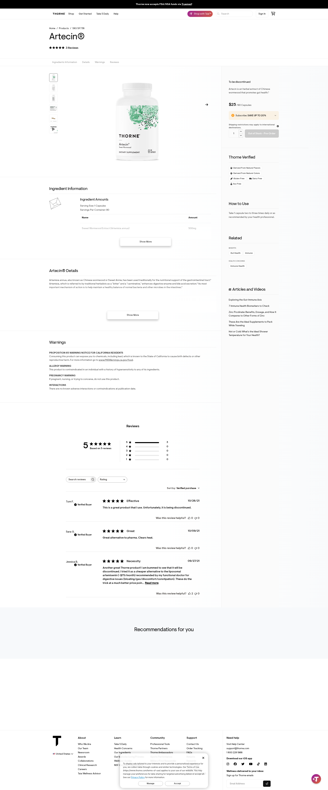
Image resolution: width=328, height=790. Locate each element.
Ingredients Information (64, 62)
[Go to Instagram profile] (228, 764)
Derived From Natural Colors (246, 173)
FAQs (189, 752)
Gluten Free (238, 178)
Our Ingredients (122, 752)
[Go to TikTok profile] (258, 764)
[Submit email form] (267, 784)
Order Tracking (194, 748)
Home (52, 28)
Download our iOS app (239, 758)
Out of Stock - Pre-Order (262, 133)
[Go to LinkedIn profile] (265, 764)
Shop (71, 13)
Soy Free (237, 184)
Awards (82, 756)
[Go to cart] (273, 14)
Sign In (262, 13)
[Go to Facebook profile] (235, 764)
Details (86, 62)
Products (64, 28)
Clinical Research (87, 765)
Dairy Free (257, 178)
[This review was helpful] (189, 593)
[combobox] (112, 480)
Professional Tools (160, 744)
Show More (146, 241)
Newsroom (83, 752)
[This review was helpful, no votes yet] (189, 518)
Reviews (114, 62)
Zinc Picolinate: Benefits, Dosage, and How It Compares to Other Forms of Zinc (252, 314)
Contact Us (193, 744)
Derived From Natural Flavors (246, 168)
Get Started (85, 13)
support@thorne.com (238, 748)
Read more (152, 583)
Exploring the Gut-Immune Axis (245, 299)
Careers (82, 769)
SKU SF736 (78, 28)
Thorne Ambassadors (161, 752)
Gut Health (235, 253)
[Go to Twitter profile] (242, 764)
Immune (249, 253)
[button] (63, 48)
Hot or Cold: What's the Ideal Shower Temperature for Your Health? (248, 333)
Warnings (100, 62)
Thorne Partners (159, 748)
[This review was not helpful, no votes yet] (195, 518)
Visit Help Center (236, 744)
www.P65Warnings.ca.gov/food (116, 360)
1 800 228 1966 (234, 752)
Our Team (83, 748)
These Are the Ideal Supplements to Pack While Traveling (250, 323)
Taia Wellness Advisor (89, 773)
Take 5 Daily (102, 13)
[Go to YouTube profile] (250, 764)
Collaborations (86, 760)
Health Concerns (123, 748)
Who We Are (84, 744)
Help (116, 13)
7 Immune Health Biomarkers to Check (249, 305)
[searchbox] (78, 479)
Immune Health (237, 266)
